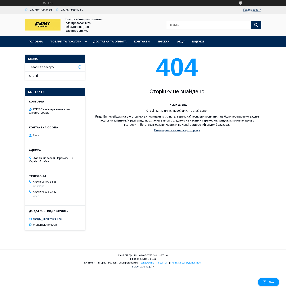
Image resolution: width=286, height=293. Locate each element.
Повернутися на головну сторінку (177, 130)
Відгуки (198, 41)
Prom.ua (163, 255)
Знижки (163, 41)
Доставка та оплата (109, 41)
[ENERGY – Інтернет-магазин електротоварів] (43, 29)
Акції (180, 41)
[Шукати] (256, 25)
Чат (271, 282)
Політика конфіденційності (186, 262)
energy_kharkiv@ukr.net (47, 218)
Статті (33, 75)
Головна (36, 41)
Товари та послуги (65, 41)
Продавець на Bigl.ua (143, 258)
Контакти (142, 41)
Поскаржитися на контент (154, 262)
